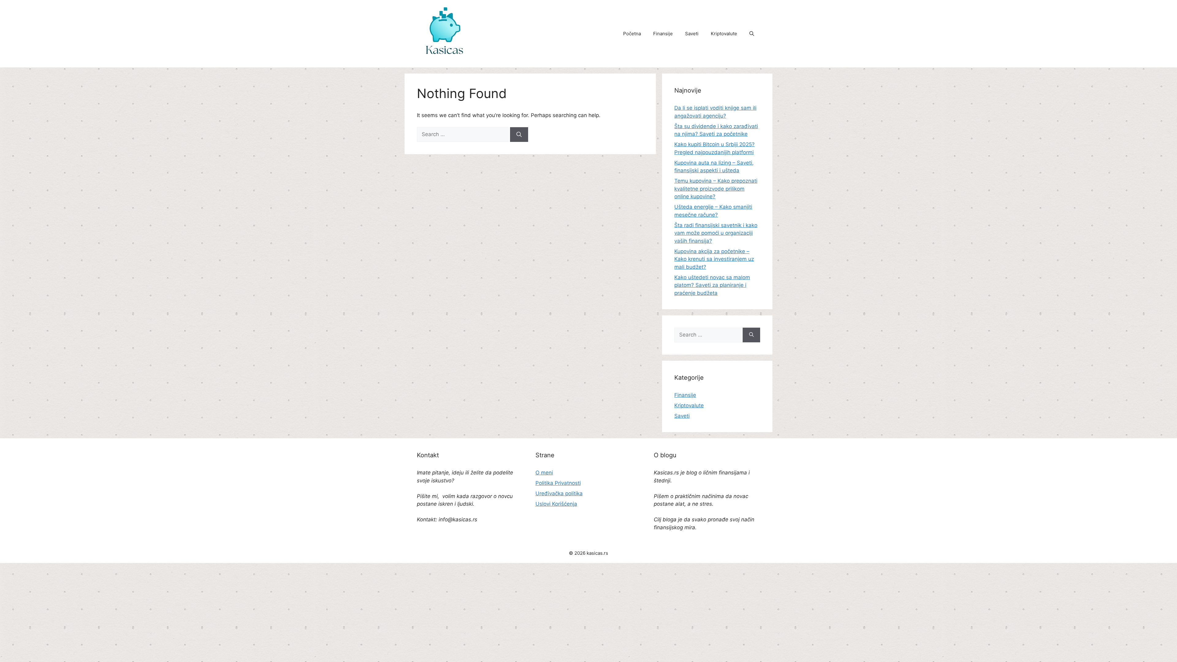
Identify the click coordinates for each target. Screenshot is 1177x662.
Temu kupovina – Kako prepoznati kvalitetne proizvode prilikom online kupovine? (715, 189)
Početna (632, 33)
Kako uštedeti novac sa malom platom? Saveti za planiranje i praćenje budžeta (712, 285)
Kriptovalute (724, 33)
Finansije (663, 33)
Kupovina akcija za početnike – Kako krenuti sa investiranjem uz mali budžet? (714, 259)
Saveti (692, 33)
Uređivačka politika (559, 493)
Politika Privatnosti (558, 483)
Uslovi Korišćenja (556, 504)
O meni (544, 473)
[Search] (519, 134)
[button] (751, 34)
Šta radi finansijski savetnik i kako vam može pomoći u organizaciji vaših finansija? (715, 233)
